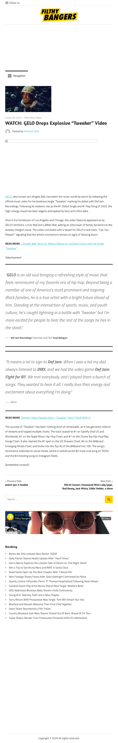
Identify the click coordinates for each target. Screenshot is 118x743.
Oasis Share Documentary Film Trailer (30, 609)
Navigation (19, 76)
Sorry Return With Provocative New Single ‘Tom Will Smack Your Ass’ (47, 600)
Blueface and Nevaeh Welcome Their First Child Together (40, 604)
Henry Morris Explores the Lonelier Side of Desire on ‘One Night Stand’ (48, 563)
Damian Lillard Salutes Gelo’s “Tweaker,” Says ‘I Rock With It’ (56, 418)
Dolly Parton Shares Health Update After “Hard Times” (39, 558)
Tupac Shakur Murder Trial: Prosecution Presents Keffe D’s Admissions (48, 618)
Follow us (14, 3)
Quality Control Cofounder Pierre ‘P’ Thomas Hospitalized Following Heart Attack (53, 581)
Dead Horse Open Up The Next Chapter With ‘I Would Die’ (40, 572)
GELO (8, 196)
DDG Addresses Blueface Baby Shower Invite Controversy (40, 590)
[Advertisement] (59, 47)
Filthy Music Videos (33, 117)
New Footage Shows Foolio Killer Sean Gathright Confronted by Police (47, 577)
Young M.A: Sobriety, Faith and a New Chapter (34, 595)
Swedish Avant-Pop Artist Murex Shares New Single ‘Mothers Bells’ (46, 586)
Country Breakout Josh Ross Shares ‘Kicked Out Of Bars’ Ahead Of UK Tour (50, 613)
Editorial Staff (31, 131)
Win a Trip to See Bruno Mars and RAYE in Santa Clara (38, 568)
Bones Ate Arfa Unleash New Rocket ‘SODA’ (33, 554)
